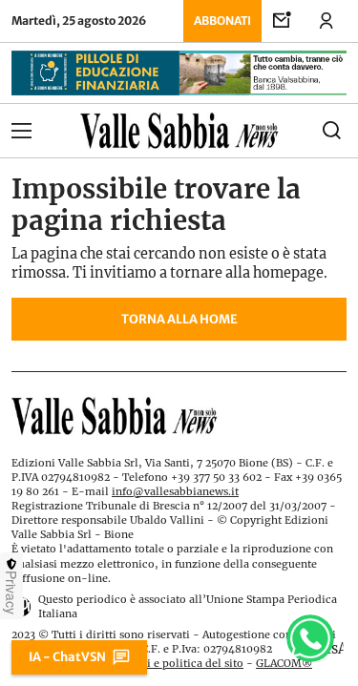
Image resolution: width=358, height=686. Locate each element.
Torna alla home (179, 318)
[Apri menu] (53, 131)
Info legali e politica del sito (170, 663)
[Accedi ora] (326, 21)
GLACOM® (284, 663)
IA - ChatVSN (67, 656)
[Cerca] (305, 131)
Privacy (11, 592)
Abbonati (222, 20)
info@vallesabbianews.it (175, 491)
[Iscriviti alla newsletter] (283, 21)
